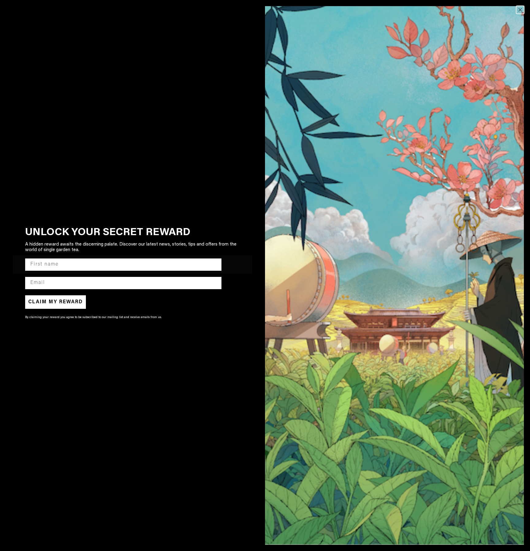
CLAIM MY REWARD (55, 302)
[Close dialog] (520, 10)
